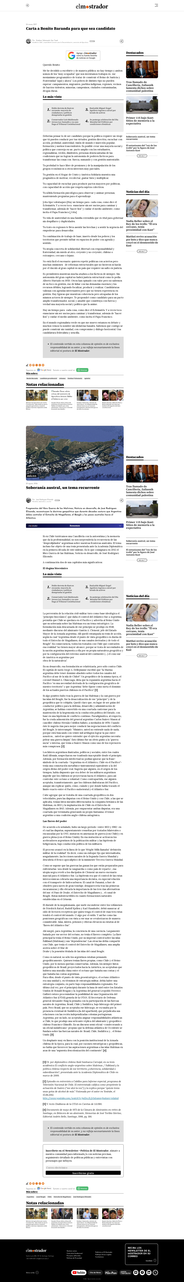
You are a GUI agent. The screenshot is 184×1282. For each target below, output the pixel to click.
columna (62, 378)
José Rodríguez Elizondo (44, 499)
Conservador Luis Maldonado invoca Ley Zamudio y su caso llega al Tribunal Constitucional (66, 121)
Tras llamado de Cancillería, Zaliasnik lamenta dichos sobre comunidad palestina (140, 86)
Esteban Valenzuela (75, 378)
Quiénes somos (72, 1251)
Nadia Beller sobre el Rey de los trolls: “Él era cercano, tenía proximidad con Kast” (141, 225)
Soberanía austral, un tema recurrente (140, 138)
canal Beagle (40, 1197)
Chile (50, 1197)
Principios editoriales (74, 1255)
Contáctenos (99, 1257)
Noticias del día (137, 192)
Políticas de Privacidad (74, 1258)
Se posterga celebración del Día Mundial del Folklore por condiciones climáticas (104, 121)
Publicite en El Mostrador (103, 1252)
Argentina (30, 1197)
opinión (87, 378)
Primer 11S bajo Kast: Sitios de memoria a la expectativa (140, 120)
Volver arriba (30, 1272)
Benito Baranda (32, 378)
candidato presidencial (48, 378)
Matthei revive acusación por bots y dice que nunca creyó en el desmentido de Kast (142, 241)
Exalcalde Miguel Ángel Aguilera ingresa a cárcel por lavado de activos (103, 110)
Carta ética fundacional (75, 1253)
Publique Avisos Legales (103, 1254)
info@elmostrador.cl (42, 1258)
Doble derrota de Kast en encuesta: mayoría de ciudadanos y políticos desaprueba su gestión (63, 111)
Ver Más (91, 41)
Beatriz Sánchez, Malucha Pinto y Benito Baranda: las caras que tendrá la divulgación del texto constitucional (112, 405)
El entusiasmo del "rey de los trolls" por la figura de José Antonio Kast (141, 148)
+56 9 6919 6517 (31, 1258)
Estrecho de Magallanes (62, 1197)
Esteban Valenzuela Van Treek (47, 40)
